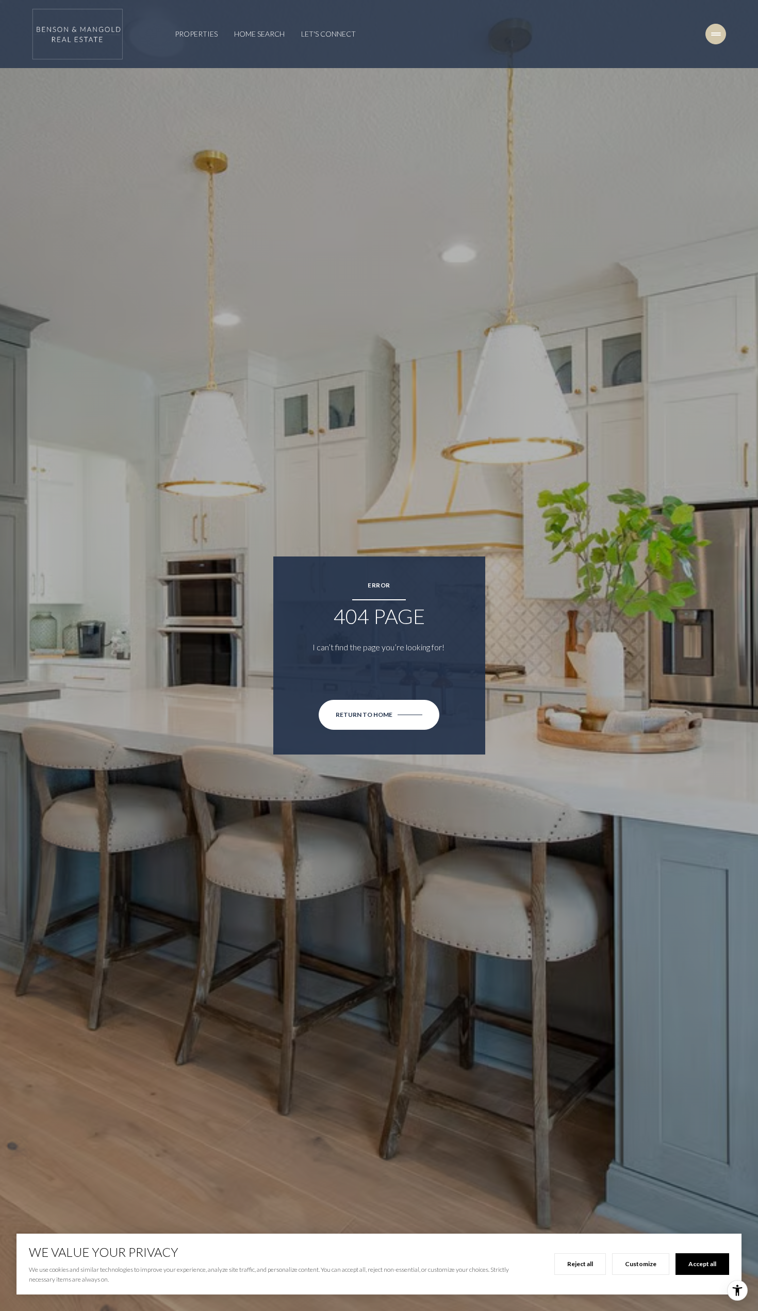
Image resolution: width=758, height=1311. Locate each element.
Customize (640, 1264)
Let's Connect (328, 33)
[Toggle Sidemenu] (715, 34)
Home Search (259, 33)
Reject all (580, 1264)
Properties (196, 33)
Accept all (702, 1264)
